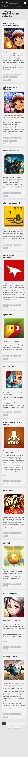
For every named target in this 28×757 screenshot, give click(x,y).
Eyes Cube (7, 315)
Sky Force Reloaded (11, 203)
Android (6, 74)
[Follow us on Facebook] (2, 6)
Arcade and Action (15, 74)
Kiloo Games (13, 77)
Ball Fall (6, 543)
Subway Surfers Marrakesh (9, 88)
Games (5, 77)
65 (14, 727)
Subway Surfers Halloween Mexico (11, 24)
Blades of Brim (9, 366)
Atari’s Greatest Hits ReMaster (11, 423)
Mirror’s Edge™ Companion (9, 256)
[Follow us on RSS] (5, 6)
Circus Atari (8, 491)
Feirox (5, 3)
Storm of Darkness (11, 151)
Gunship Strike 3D (10, 657)
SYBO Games (7, 79)
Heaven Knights (10, 594)
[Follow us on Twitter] (7, 6)
